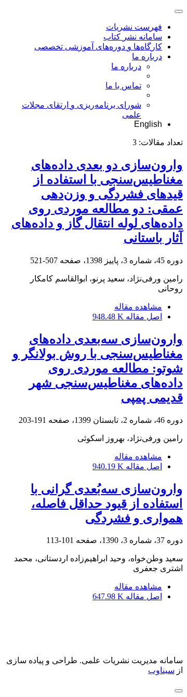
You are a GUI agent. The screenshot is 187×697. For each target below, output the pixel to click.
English (148, 124)
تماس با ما (123, 85)
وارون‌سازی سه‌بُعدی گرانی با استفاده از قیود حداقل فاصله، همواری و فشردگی (107, 503)
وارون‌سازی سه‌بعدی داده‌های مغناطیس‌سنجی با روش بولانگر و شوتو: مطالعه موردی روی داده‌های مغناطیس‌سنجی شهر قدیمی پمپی (97, 368)
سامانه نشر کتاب (132, 36)
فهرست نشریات (134, 26)
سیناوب (161, 670)
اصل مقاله (127, 316)
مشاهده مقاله (138, 306)
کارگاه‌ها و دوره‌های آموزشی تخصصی (98, 46)
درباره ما (147, 56)
